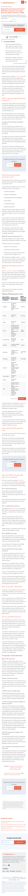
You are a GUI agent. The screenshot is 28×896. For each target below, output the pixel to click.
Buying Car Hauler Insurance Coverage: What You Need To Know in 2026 (13, 827)
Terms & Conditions (12, 879)
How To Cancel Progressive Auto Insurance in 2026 (13, 824)
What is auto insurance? (7, 6)
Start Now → (22, 398)
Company (5, 868)
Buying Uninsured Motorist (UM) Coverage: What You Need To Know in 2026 (16, 767)
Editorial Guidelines (6, 801)
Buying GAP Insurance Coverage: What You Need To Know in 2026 (12, 774)
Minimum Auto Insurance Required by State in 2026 (13, 830)
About (4, 871)
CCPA (18, 879)
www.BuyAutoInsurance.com (17, 877)
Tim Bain (16, 36)
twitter (9, 865)
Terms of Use (23, 32)
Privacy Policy (22, 878)
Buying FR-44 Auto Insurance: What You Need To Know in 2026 (12, 822)
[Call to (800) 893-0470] (22, 2)
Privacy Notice (12, 871)
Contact (7, 871)
